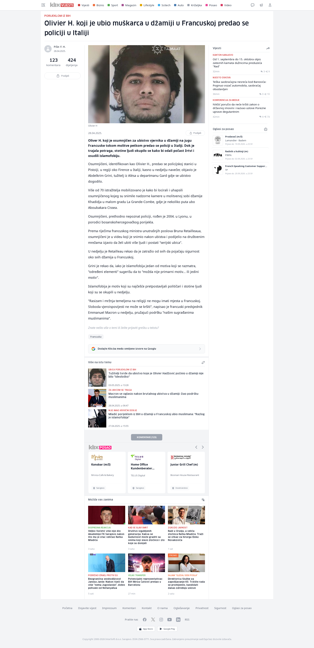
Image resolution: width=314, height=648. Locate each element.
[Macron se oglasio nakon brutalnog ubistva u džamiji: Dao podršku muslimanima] (97, 398)
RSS (187, 619)
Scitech (166, 5)
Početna (67, 608)
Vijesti (85, 5)
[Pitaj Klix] (252, 5)
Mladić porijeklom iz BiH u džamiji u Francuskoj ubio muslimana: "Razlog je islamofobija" (156, 416)
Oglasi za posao (242, 608)
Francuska (95, 336)
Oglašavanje (182, 608)
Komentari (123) (146, 437)
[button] (196, 447)
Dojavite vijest (87, 608)
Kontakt (147, 608)
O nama (162, 608)
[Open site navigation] (43, 5)
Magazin (130, 5)
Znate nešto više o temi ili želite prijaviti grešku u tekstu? (123, 328)
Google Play (169, 628)
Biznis (100, 5)
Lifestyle (149, 5)
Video (228, 5)
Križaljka (196, 5)
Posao (213, 5)
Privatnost (202, 608)
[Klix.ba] (62, 5)
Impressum (109, 608)
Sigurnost (220, 608)
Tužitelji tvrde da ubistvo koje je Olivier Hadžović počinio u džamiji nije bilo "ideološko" (156, 375)
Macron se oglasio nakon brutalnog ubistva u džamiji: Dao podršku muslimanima (153, 396)
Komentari (129, 608)
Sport (114, 5)
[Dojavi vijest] (261, 5)
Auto (181, 5)
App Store (148, 628)
